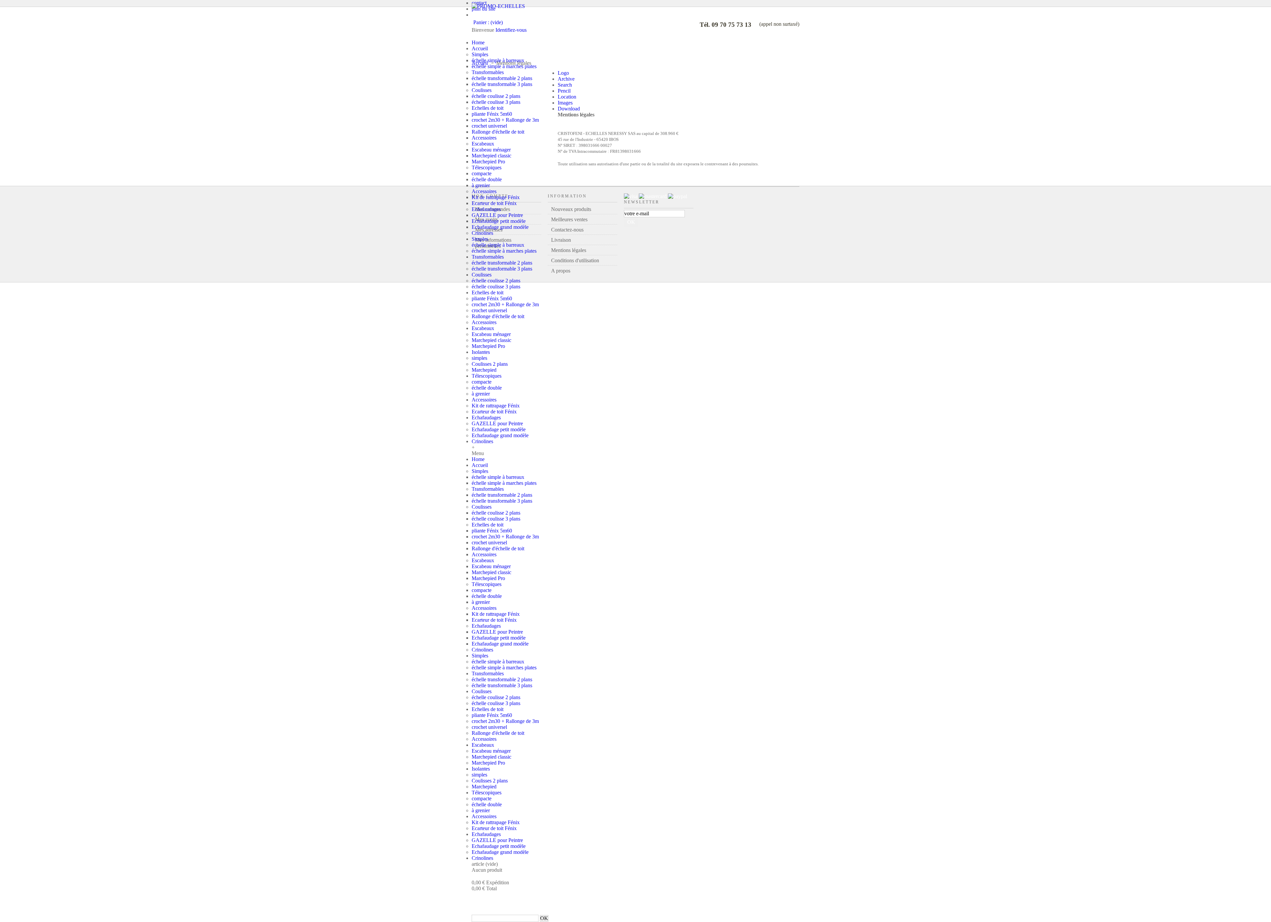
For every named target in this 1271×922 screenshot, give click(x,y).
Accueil (480, 48)
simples (479, 358)
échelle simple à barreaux (498, 60)
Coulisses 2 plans (490, 364)
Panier (484, 896)
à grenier (481, 185)
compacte (482, 173)
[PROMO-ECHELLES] (498, 6)
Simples (480, 54)
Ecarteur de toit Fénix (494, 203)
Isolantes (481, 352)
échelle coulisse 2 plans (496, 96)
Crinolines (482, 233)
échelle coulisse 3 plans (496, 102)
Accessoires (484, 138)
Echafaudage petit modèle (499, 221)
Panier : (488, 22)
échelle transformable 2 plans (502, 78)
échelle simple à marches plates (504, 66)
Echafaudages (486, 209)
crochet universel (489, 126)
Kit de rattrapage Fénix (496, 197)
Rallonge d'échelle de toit (498, 132)
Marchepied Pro (488, 161)
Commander (520, 896)
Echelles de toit (487, 108)
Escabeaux (483, 144)
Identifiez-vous (511, 30)
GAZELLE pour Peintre (497, 215)
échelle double (487, 179)
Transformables (488, 72)
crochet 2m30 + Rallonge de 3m (505, 120)
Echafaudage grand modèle (500, 227)
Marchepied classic (491, 155)
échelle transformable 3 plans (502, 84)
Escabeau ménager (491, 149)
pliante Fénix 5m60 (492, 114)
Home (478, 42)
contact (479, 3)
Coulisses (482, 90)
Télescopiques (486, 167)
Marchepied (484, 370)
